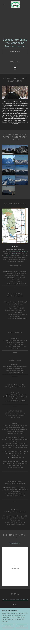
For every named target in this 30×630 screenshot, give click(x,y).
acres (8, 255)
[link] (15, 4)
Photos (15, 51)
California (14, 253)
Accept (22, 626)
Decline (8, 626)
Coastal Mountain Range (18, 251)
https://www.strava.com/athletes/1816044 (15, 600)
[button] (3, 4)
